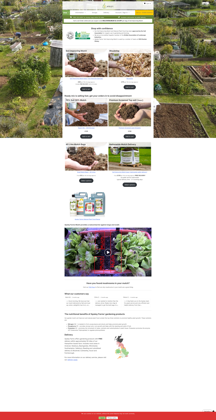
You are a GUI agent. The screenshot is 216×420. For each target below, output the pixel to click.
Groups (94, 12)
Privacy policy (112, 418)
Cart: (148, 3)
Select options (86, 181)
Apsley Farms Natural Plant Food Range (87, 219)
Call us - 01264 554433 (144, 12)
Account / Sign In (121, 12)
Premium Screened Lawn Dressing (130, 128)
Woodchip (129, 78)
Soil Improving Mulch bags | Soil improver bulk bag (86, 78)
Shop (65, 12)
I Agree (102, 418)
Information (79, 12)
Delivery (106, 12)
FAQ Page (92, 287)
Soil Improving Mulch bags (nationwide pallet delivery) (129, 172)
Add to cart (86, 89)
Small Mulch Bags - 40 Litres (86, 172)
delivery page (72, 360)
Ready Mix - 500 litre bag (86, 128)
